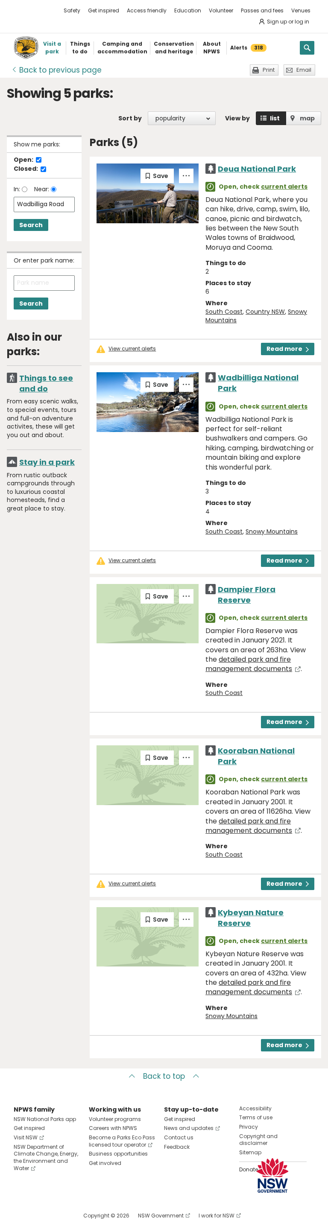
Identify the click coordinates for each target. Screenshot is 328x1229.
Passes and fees (262, 10)
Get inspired (103, 10)
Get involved (105, 1163)
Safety (72, 10)
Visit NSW (26, 1137)
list (275, 118)
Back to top (164, 1076)
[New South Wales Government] (272, 1175)
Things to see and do (46, 383)
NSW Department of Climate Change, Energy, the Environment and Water (46, 1157)
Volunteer (221, 10)
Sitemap (250, 1152)
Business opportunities (118, 1153)
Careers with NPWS (113, 1128)
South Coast (224, 311)
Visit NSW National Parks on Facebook (21, 1215)
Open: (24, 160)
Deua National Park (257, 168)
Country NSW (265, 311)
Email (303, 70)
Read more (284, 348)
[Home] (26, 48)
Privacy (248, 1126)
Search (31, 225)
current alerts (284, 186)
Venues (300, 10)
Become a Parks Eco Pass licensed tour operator (122, 1141)
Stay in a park (47, 462)
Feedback (177, 1146)
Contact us (178, 1137)
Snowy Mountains (272, 531)
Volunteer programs (115, 1119)
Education (187, 10)
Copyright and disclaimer (258, 1140)
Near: (42, 189)
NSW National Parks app (45, 1119)
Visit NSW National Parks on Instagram (40, 1215)
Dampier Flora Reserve (246, 594)
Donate (248, 1169)
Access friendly (147, 10)
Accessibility (255, 1108)
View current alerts (132, 348)
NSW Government (161, 1215)
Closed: (26, 169)
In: (18, 189)
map (307, 118)
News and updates (189, 1128)
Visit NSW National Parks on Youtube (58, 1215)
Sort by (130, 118)
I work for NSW (216, 1215)
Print (269, 70)
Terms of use (255, 1117)
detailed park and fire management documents (248, 664)
